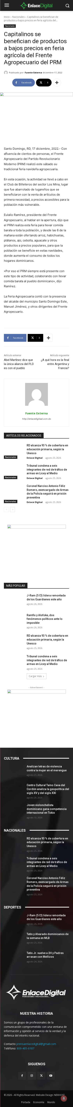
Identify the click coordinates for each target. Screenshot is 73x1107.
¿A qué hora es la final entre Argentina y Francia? (55, 364)
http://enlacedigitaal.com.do (36, 418)
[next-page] (12, 509)
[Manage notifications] (64, 1098)
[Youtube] (51, 1075)
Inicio (7, 17)
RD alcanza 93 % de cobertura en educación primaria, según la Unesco (47, 449)
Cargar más (35, 676)
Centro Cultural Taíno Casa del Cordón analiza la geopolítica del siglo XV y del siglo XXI (48, 789)
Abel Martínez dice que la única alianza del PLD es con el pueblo (19, 364)
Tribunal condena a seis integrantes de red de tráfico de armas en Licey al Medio (47, 469)
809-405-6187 (25, 1048)
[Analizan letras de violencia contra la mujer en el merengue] (14, 771)
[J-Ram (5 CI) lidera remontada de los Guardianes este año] (14, 600)
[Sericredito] (36, 527)
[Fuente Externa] (6, 73)
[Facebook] (22, 1075)
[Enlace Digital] (36, 5)
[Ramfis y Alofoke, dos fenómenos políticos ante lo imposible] (14, 620)
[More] (57, 82)
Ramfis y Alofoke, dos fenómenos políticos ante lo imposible (44, 619)
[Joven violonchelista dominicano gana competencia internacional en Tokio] (14, 810)
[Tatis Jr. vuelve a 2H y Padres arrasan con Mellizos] (14, 958)
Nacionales (18, 17)
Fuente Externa (33, 72)
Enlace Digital (35, 457)
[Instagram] (31, 1075)
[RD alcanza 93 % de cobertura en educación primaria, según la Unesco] (14, 450)
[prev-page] (6, 509)
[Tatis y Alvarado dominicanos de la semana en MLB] (14, 939)
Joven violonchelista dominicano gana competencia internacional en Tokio (47, 809)
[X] (41, 1075)
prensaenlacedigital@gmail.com (36, 1044)
